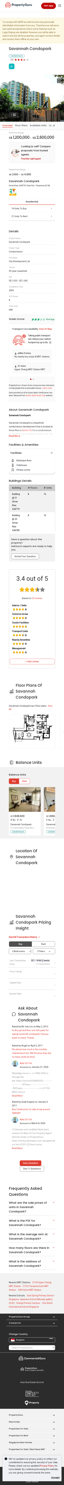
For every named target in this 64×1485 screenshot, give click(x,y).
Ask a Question (30, 1163)
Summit (32, 1382)
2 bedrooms (18, 951)
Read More (14, 436)
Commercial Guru (32, 1358)
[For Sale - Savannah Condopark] (24, 799)
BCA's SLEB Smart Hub (35, 395)
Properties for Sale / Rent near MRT (27, 1449)
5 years (41, 951)
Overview (7, 125)
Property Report (32, 1394)
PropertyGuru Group (19, 1316)
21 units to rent (19, 216)
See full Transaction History (23, 937)
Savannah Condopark (21, 824)
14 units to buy (19, 208)
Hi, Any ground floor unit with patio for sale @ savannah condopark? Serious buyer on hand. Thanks (30, 1034)
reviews (37, 598)
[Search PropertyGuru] (53, 1347)
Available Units (38, 125)
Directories (14, 1421)
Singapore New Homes (20, 1442)
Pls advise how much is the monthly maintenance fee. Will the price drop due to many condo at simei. (31, 1053)
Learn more (47, 388)
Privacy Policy (47, 1465)
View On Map (45, 329)
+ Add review (32, 661)
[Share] (11, 66)
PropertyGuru (16, 1414)
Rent (24, 781)
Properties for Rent (18, 1435)
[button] (30, 379)
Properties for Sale (18, 1428)
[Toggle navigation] (60, 5)
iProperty (32, 1403)
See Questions (32, 1168)
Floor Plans (21, 125)
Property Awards (32, 1369)
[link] (32, 152)
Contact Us (15, 1322)
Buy (14, 781)
